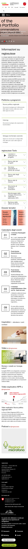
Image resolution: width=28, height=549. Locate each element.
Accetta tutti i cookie (9, 545)
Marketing (6, 535)
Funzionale (20, 531)
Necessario (6, 531)
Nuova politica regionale (8, 486)
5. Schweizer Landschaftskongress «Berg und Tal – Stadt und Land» (18, 288)
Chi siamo (22, 7)
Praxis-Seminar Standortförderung (16, 252)
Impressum (4, 490)
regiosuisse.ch (5, 479)
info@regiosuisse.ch (7, 477)
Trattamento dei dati (7, 492)
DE (6, 7)
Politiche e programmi (11, 99)
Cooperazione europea (7, 488)
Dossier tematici (9, 207)
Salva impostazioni (9, 540)
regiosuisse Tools (9, 150)
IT (2, 7)
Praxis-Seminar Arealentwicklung (15, 271)
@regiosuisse (13, 348)
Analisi (19, 535)
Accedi (16, 7)
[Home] (5, 3)
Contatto (4, 485)
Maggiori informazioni (7, 527)
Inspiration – (13, 323)
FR (9, 7)
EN (12, 7)
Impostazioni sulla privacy (7, 514)
